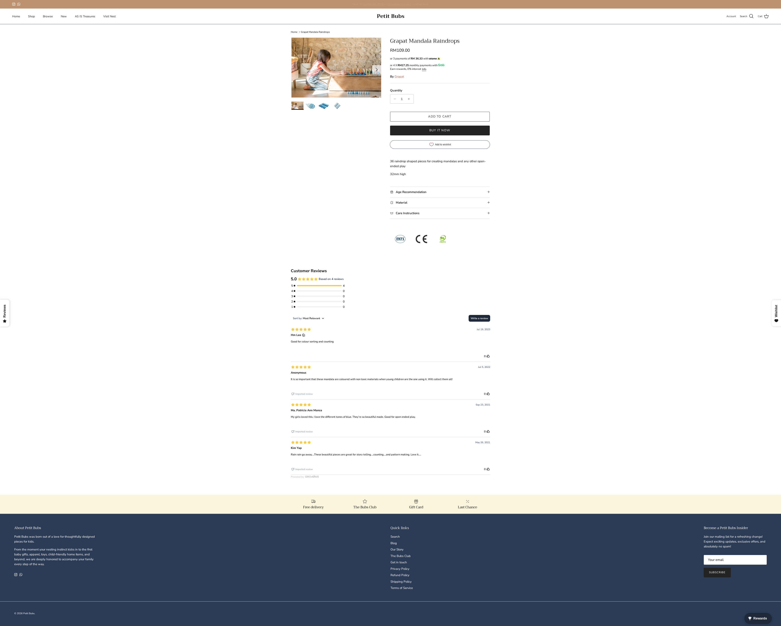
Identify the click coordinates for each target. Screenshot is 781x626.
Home (16, 16)
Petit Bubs (29, 613)
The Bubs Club (400, 556)
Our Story (397, 549)
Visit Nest (109, 16)
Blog (393, 543)
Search (395, 537)
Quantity (396, 90)
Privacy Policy (399, 569)
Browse (48, 16)
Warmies (351, 4)
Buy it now (439, 130)
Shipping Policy (401, 582)
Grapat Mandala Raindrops (315, 31)
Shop (31, 16)
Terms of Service (401, 588)
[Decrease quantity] (393, 98)
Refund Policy (399, 575)
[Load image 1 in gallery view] (336, 68)
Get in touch (398, 562)
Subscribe (717, 572)
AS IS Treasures (85, 16)
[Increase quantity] (409, 98)
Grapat (399, 77)
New (64, 16)
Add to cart (439, 116)
